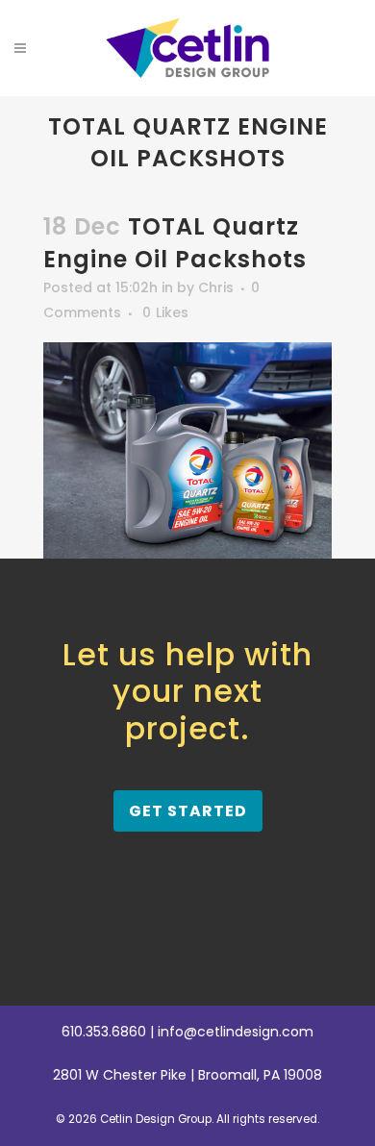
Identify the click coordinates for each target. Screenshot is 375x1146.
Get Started (188, 811)
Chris (216, 287)
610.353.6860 (104, 1031)
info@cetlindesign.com (235, 1031)
